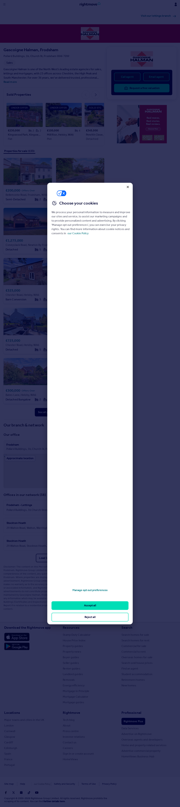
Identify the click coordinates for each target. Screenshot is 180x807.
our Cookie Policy (78, 233)
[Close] (128, 187)
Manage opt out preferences (90, 590)
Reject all (90, 617)
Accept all (90, 605)
